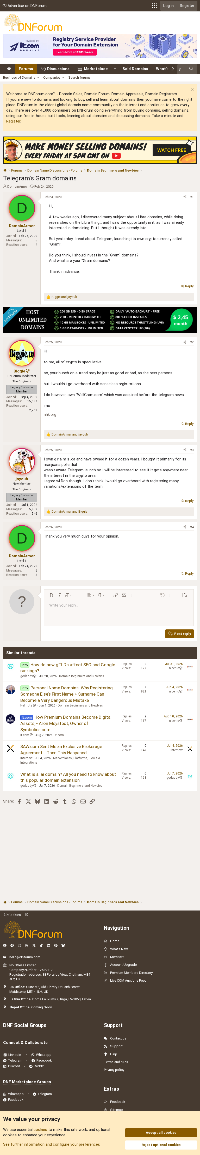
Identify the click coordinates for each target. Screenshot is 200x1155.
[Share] (185, 197)
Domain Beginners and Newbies (81, 676)
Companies (51, 77)
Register (13, 121)
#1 (192, 197)
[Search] (191, 69)
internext (26, 758)
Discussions (58, 68)
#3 (192, 450)
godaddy (26, 676)
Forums (26, 68)
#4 (192, 527)
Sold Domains (135, 68)
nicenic (174, 668)
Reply (189, 286)
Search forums (79, 77)
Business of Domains (19, 77)
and (64, 297)
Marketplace (96, 68)
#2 (192, 342)
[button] (154, 5)
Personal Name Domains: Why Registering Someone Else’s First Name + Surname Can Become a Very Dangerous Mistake (66, 694)
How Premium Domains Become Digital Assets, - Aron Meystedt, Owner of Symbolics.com (65, 723)
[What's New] (181, 69)
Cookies (14, 915)
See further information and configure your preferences (51, 1144)
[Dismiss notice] (191, 90)
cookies (40, 1129)
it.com (24, 735)
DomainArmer (17, 186)
